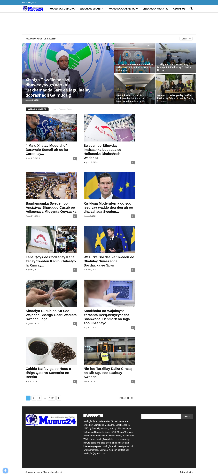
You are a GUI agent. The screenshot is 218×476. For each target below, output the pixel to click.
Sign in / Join (29, 2)
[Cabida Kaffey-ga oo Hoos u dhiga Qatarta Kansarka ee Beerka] (51, 351)
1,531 (51, 398)
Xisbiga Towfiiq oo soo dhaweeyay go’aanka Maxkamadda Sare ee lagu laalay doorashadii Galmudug (58, 87)
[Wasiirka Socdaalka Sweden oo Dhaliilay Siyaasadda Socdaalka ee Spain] (109, 239)
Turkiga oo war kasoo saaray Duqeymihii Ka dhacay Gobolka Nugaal (174, 67)
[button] (191, 8)
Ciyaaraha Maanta (155, 8)
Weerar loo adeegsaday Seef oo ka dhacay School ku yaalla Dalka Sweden (175, 98)
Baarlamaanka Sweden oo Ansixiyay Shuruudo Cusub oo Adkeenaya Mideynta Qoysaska (51, 207)
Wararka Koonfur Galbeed (41, 38)
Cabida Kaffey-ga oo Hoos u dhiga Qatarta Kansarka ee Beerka (48, 373)
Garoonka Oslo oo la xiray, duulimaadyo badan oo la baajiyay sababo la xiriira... (130, 98)
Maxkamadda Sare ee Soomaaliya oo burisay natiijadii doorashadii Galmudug (134, 67)
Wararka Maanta (91, 8)
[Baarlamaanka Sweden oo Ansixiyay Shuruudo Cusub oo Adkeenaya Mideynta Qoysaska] (51, 185)
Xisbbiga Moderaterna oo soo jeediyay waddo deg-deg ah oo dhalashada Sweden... (108, 207)
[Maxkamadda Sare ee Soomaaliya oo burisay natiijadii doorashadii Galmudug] (134, 58)
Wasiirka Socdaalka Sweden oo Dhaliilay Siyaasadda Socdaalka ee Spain (109, 261)
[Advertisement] (109, 23)
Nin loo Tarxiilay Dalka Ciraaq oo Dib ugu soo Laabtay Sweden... (108, 373)
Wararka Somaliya (62, 8)
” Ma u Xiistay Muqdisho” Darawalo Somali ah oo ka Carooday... (47, 150)
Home (54, 109)
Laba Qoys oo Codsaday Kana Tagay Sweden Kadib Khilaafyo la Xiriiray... (51, 261)
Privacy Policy (186, 472)
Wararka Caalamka (121, 8)
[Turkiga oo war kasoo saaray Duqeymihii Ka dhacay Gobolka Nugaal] (175, 54)
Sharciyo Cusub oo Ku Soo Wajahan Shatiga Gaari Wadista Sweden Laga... (51, 315)
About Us (179, 8)
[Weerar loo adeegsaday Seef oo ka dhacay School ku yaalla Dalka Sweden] (175, 89)
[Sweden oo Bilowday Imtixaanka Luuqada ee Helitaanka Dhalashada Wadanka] (109, 127)
